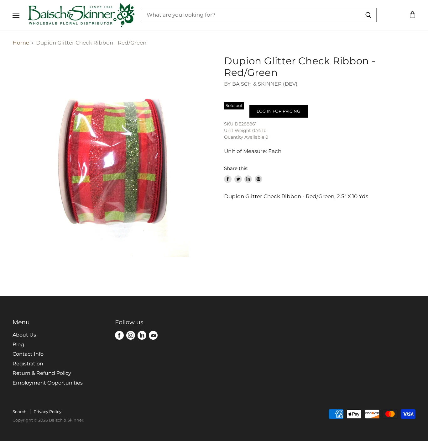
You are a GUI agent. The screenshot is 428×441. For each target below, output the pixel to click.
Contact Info (28, 354)
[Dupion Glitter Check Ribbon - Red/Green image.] (113, 156)
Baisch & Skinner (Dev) (265, 84)
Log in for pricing (278, 111)
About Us (24, 335)
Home (21, 43)
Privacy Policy (47, 411)
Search (20, 411)
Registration (28, 364)
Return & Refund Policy (42, 373)
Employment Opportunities (48, 383)
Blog (18, 345)
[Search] (368, 15)
